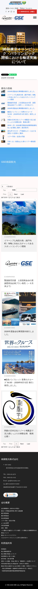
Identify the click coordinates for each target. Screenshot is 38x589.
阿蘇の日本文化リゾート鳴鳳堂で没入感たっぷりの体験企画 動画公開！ (22, 121)
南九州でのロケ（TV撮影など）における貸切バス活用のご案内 (22, 132)
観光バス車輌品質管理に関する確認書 (12, 511)
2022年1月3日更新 (7, 78)
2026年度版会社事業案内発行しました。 (22, 91)
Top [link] (4, 190)
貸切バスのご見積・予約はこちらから (19, 8)
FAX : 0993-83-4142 (9, 477)
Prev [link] (4, 194)
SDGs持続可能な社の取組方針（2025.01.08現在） (15, 563)
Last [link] (22, 194)
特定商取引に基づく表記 (8, 556)
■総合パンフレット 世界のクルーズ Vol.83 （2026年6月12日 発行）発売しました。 (22, 114)
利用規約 (3, 549)
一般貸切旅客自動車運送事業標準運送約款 (13, 571)
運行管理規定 (5, 516)
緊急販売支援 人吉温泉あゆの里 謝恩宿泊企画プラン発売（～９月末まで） (22, 104)
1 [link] (10, 194)
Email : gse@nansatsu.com (11, 481)
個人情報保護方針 (6, 551)
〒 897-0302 (7, 465)
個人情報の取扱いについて (8, 554)
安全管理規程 (5, 518)
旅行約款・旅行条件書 (7, 559)
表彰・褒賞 (4, 528)
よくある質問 (5, 523)
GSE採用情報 (5, 525)
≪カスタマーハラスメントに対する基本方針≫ (14, 538)
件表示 (10, 186)
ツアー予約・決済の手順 (16, 136)
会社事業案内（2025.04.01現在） (10, 508)
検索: (14, 190)
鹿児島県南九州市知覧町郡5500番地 (15, 468)
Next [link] (15, 194)
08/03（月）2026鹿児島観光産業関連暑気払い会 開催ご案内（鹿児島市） (22, 126)
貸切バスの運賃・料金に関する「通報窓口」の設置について (18, 561)
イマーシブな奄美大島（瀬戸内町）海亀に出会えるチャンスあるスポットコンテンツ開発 (22, 97)
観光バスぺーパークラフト (8, 535)
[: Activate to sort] (19, 200)
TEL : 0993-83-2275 (9, 474)
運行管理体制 (5, 513)
